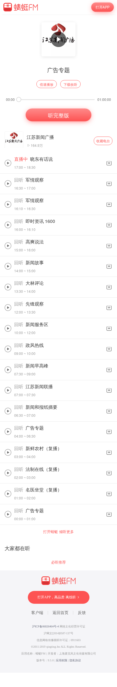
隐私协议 (75, 660)
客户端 (37, 613)
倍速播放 (46, 84)
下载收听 (70, 84)
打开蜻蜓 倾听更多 (58, 531)
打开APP (102, 7)
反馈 (82, 613)
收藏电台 (103, 140)
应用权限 (61, 660)
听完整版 (58, 115)
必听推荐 (58, 562)
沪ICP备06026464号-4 (45, 626)
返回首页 (60, 613)
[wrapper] (58, 343)
